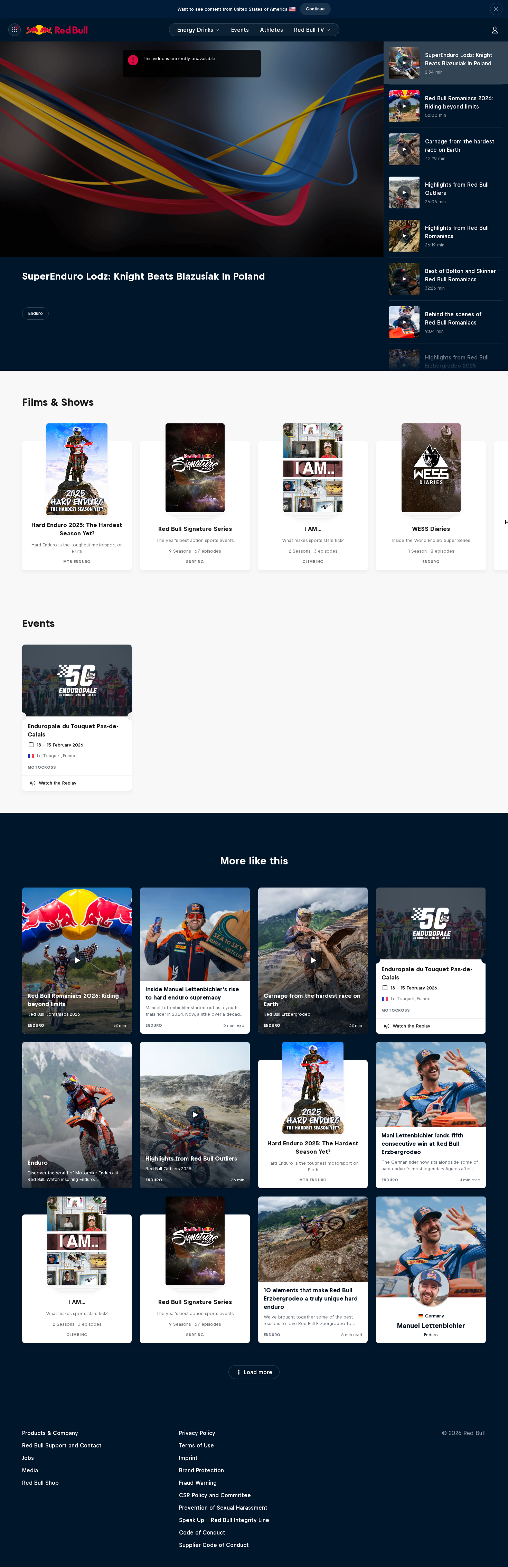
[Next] (499, 497)
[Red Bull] (57, 29)
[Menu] (14, 30)
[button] (496, 9)
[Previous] (8, 497)
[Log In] (495, 30)
